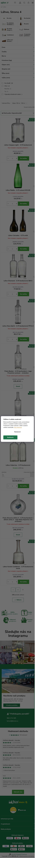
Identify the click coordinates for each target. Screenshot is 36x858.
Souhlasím (10, 437)
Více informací (18, 427)
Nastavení (17, 432)
